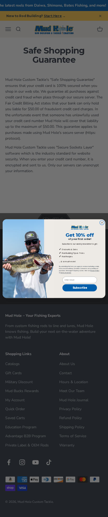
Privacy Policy (94, 270)
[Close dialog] (102, 222)
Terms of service (65, 272)
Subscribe (80, 287)
